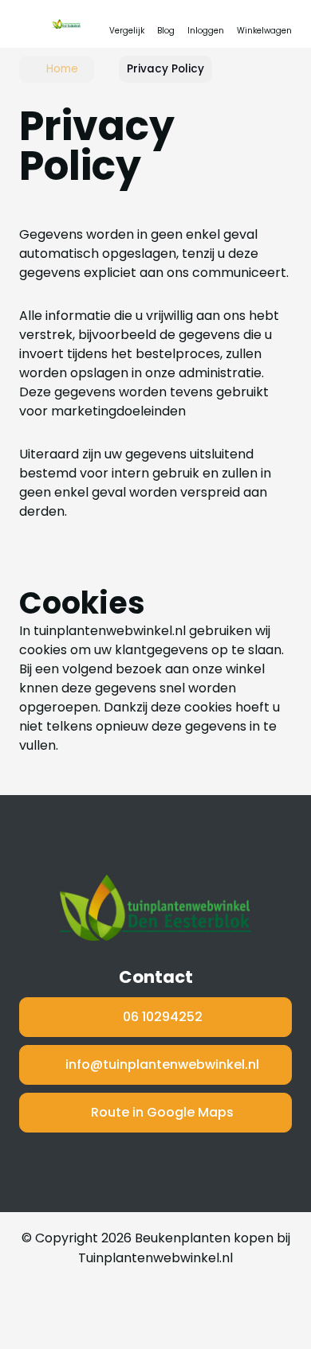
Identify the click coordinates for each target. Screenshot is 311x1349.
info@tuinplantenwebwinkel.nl (162, 1064)
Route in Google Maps (162, 1112)
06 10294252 (163, 1017)
